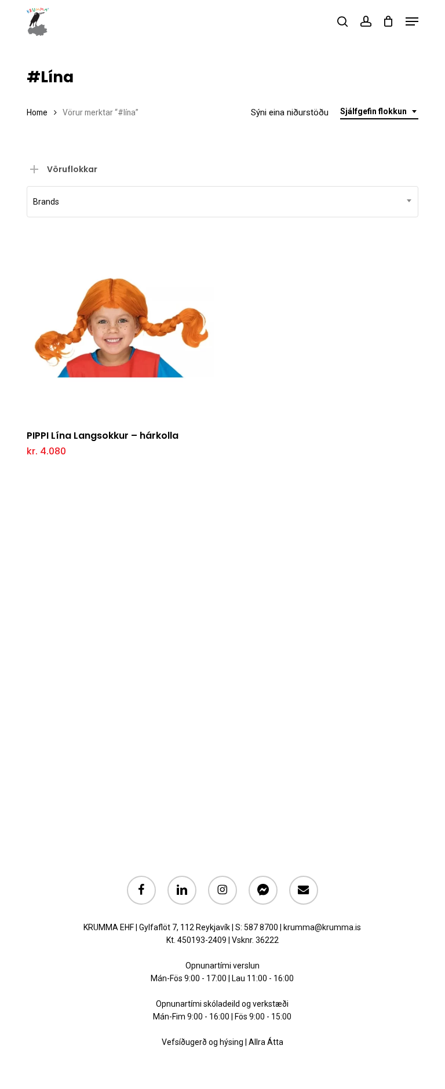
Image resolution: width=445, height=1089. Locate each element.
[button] (412, 21)
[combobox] (379, 111)
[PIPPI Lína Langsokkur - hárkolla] (120, 325)
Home (37, 112)
